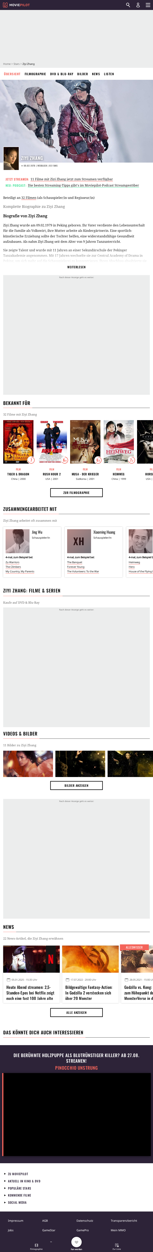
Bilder (82, 74)
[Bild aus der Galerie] (28, 764)
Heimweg (119, 474)
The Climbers (13, 567)
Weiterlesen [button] (76, 267)
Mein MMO (118, 1230)
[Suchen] (128, 5)
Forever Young (75, 567)
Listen (109, 74)
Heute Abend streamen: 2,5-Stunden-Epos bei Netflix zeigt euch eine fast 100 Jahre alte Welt (30, 992)
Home (7, 64)
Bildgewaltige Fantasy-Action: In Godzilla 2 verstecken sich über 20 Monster (89, 992)
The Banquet (74, 562)
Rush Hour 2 (52, 474)
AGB (45, 1220)
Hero (132, 567)
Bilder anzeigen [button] (76, 785)
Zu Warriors (12, 562)
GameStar (48, 1230)
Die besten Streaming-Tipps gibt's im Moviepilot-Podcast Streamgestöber (83, 185)
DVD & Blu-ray (62, 74)
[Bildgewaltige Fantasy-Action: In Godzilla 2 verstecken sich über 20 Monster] (90, 959)
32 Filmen (28, 198)
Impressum (15, 1220)
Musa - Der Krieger (85, 474)
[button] (36, 1247)
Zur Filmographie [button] (76, 492)
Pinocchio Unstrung (76, 1068)
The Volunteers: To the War (83, 571)
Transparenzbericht (124, 1220)
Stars (17, 64)
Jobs (11, 1230)
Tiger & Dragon (18, 474)
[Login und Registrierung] (138, 5)
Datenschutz (84, 1220)
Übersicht (12, 74)
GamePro (82, 1230)
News (96, 74)
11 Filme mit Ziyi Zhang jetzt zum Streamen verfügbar (71, 179)
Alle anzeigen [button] (76, 1012)
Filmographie (35, 74)
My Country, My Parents (20, 571)
